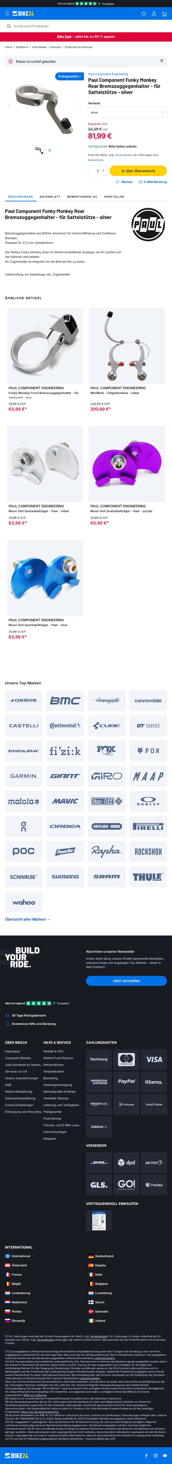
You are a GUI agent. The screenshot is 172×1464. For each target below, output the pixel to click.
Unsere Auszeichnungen (21, 1078)
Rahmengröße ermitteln (59, 1091)
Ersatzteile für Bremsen (79, 47)
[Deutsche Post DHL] (99, 1162)
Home (8, 47)
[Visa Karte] (154, 1059)
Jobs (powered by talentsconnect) (24, 1064)
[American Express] (99, 1082)
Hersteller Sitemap (56, 1098)
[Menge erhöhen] (103, 171)
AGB (8, 1085)
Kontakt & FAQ (53, 1051)
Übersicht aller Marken (25, 919)
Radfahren (22, 47)
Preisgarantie (52, 1111)
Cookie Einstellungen (19, 1105)
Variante (94, 103)
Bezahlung (50, 1078)
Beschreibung (20, 196)
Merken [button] (127, 182)
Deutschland (95, 160)
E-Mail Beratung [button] (155, 181)
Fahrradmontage (54, 1132)
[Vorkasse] (126, 1104)
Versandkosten (53, 1071)
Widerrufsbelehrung (18, 1091)
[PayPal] (126, 1082)
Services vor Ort (16, 1071)
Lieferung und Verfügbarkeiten (62, 1105)
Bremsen (55, 47)
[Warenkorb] (164, 14)
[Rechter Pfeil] (79, 346)
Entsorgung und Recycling (23, 1111)
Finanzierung (52, 1118)
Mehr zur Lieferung (34, 1395)
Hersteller (114, 196)
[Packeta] (154, 1184)
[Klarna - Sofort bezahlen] (154, 1082)
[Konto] (154, 14)
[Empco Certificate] (99, 1220)
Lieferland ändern (104, 1358)
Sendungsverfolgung (57, 1085)
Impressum (12, 1051)
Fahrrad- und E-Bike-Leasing (62, 1125)
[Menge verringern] (92, 171)
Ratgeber (49, 1138)
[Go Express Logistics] (126, 1184)
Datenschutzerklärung (20, 1098)
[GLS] (99, 1184)
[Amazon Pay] (99, 1104)
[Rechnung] (99, 1059)
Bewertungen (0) (82, 196)
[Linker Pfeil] (11, 346)
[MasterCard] (126, 1059)
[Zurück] (9, 105)
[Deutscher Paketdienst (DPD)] (126, 1162)
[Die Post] (154, 1162)
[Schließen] (161, 60)
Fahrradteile (39, 47)
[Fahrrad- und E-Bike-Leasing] (99, 1126)
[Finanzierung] (154, 1104)
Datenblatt (50, 196)
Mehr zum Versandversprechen (40, 1411)
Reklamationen (53, 1064)
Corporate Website (18, 1058)
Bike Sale (64, 36)
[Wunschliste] (143, 14)
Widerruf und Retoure (58, 1058)
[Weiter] (80, 105)
